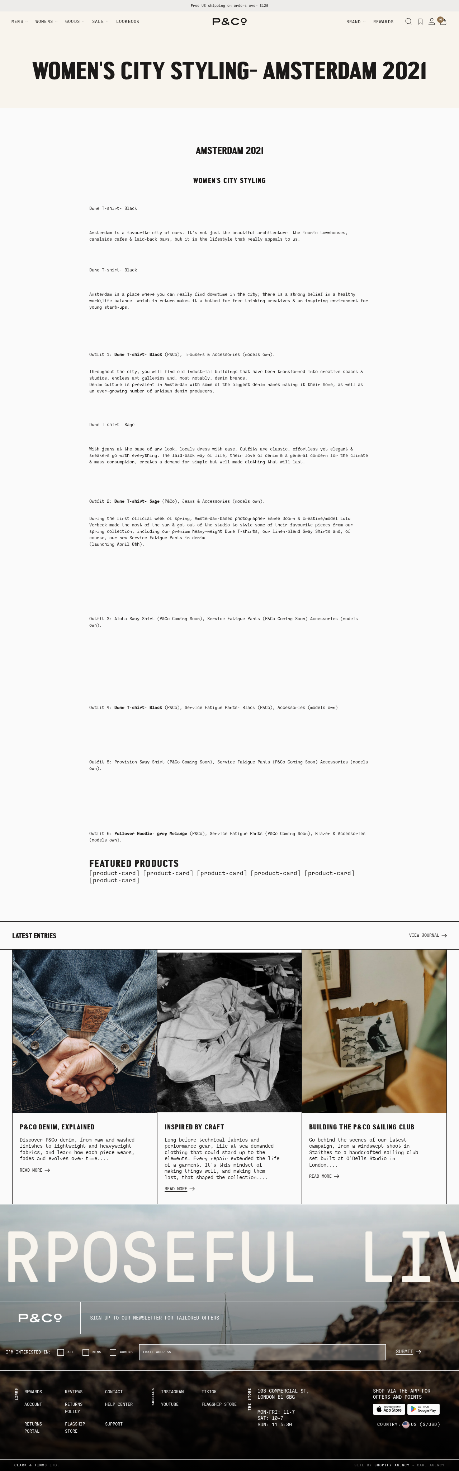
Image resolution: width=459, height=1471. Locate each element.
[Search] (408, 21)
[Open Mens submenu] (26, 21)
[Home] (230, 21)
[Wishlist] (420, 21)
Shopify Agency (392, 1465)
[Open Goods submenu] (83, 21)
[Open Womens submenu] (56, 21)
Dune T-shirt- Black (113, 208)
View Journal (424, 935)
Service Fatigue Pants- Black (220, 707)
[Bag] (443, 22)
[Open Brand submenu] (364, 21)
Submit (404, 1351)
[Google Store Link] (423, 1409)
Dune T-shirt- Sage (111, 424)
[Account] (431, 21)
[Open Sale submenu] (107, 21)
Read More (31, 1170)
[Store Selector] (406, 1424)
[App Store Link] (389, 1409)
